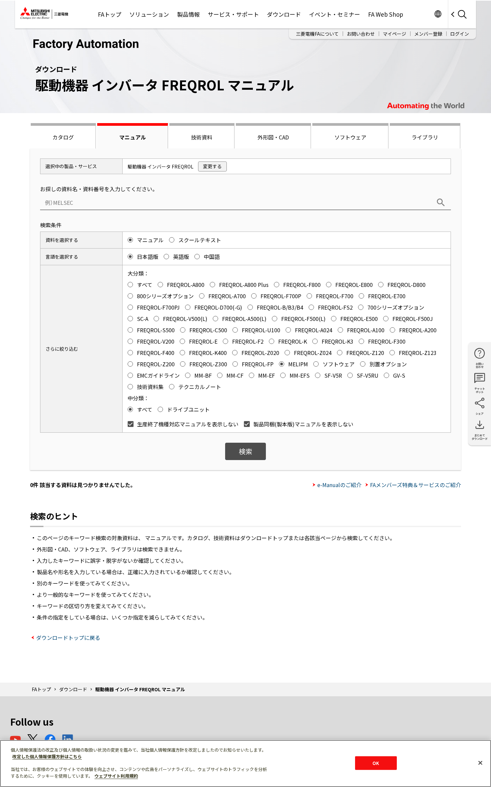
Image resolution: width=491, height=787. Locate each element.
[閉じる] (480, 762)
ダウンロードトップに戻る (68, 638)
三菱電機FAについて (317, 33)
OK (375, 763)
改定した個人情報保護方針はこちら (47, 756)
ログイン (459, 33)
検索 (245, 451)
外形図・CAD (273, 137)
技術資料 (201, 137)
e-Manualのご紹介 (339, 485)
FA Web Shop (385, 14)
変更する (212, 166)
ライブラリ (425, 137)
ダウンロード (284, 14)
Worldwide (438, 14)
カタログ (63, 137)
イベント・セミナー (334, 14)
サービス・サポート (233, 14)
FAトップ (109, 14)
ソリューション (149, 14)
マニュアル (132, 137)
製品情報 (188, 14)
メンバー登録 (428, 33)
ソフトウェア (350, 137)
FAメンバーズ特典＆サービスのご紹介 (415, 485)
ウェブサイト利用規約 (116, 776)
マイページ (394, 33)
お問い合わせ (361, 33)
